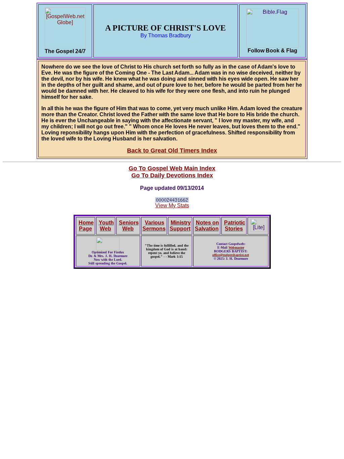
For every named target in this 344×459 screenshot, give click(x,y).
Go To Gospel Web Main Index (172, 168)
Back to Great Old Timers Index (172, 150)
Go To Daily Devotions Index (172, 175)
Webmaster (236, 247)
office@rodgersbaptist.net (230, 255)
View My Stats (172, 205)
